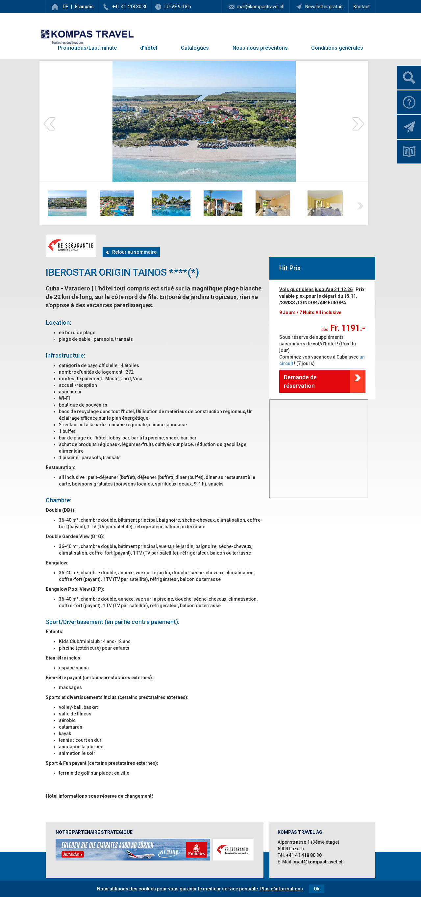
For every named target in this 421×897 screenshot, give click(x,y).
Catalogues (195, 48)
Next (358, 123)
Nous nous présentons (260, 48)
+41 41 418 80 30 (130, 6)
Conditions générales (337, 48)
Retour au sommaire (133, 252)
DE (65, 6)
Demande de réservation (300, 381)
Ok (316, 888)
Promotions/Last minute (87, 48)
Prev (50, 123)
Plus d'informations (281, 888)
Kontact (362, 6)
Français (84, 6)
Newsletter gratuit (323, 6)
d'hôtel (148, 48)
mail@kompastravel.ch (261, 6)
